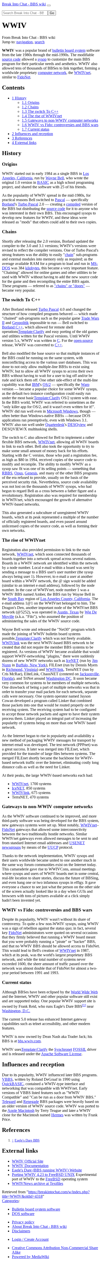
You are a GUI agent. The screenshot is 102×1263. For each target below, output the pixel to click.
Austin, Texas (68, 612)
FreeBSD (53, 1179)
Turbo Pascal (28, 204)
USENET (77, 843)
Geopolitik (20, 323)
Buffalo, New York (31, 665)
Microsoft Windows (62, 411)
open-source (83, 340)
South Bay (16, 599)
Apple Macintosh (20, 1110)
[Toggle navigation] (49, 5)
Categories (10, 1201)
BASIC (43, 182)
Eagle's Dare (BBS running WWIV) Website (47, 1170)
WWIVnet (82, 72)
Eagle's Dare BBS (27, 1140)
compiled (73, 204)
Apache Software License (61, 1054)
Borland (8, 204)
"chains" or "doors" (69, 286)
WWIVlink (11, 643)
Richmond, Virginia (21, 669)
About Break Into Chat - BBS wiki (39, 1226)
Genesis (31, 473)
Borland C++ (12, 327)
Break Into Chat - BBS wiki (24, 4)
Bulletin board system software (36, 1209)
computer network (52, 72)
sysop (42, 59)
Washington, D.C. (16, 1011)
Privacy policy (23, 1222)
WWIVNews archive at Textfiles (37, 1183)
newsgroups (11, 847)
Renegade (31, 1101)
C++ (58, 345)
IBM (35, 384)
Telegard (9, 1101)
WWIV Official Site (27, 1161)
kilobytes (32, 268)
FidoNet (23, 77)
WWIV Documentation (30, 1166)
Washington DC (58, 678)
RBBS (7, 473)
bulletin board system (68, 50)
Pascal (60, 200)
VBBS (7, 1079)
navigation (24, 42)
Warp (85, 384)
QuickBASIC (13, 1084)
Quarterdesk (54, 424)
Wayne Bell (55, 178)
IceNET (72, 660)
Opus (18, 473)
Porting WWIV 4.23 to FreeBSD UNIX (43, 1174)
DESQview (77, 424)
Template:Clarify (31, 331)
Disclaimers (21, 1231)
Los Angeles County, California (65, 599)
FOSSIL (79, 1049)
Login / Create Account (30, 1239)
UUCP (53, 847)
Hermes (57, 1115)
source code (11, 59)
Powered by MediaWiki (30, 1257)
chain (69, 255)
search (40, 42)
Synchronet (63, 1049)
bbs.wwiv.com (29, 1041)
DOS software (23, 1214)
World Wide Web (84, 992)
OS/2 (47, 384)
